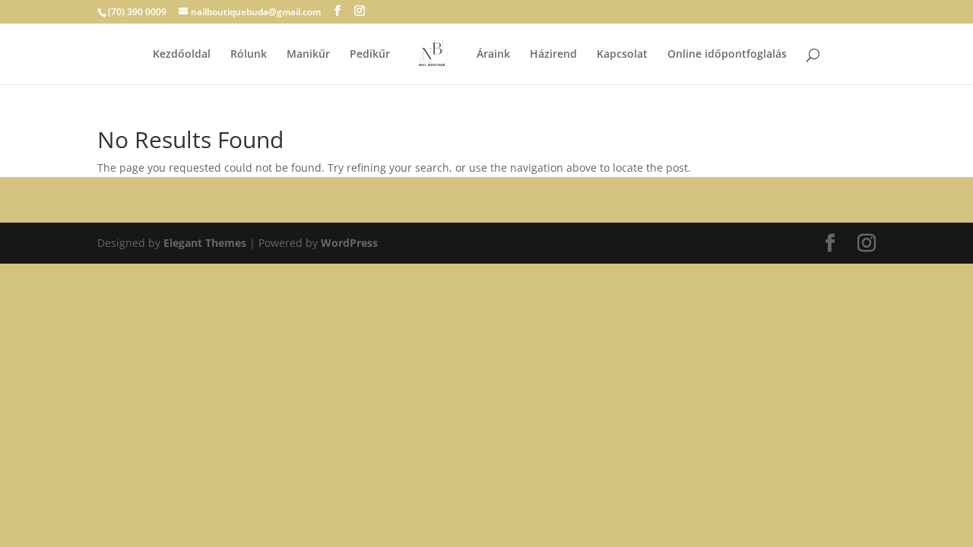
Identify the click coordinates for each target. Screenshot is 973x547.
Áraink (493, 55)
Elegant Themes (204, 243)
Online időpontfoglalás (727, 55)
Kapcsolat (622, 55)
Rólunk (248, 55)
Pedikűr (370, 55)
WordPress (349, 243)
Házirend (553, 55)
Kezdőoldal (182, 55)
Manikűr (308, 55)
